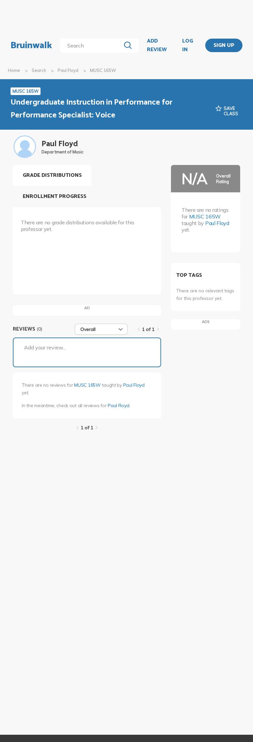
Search (39, 70)
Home (14, 70)
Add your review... (45, 347)
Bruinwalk (31, 45)
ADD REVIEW (157, 45)
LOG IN (187, 45)
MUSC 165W (87, 385)
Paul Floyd (68, 70)
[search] (91, 45)
